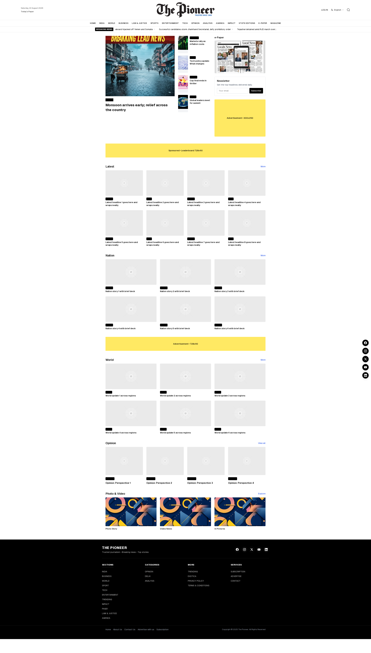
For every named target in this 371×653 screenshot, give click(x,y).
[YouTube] (365, 367)
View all (261, 443)
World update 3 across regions (229, 395)
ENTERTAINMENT (170, 23)
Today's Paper (27, 12)
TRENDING (107, 599)
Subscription (163, 629)
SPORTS (155, 23)
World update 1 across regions (121, 395)
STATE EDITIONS (247, 23)
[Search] (348, 10)
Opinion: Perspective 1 (118, 483)
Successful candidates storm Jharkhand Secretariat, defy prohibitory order (190, 29)
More (263, 166)
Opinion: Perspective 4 (241, 483)
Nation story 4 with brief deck (121, 328)
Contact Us (129, 629)
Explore (261, 493)
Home (108, 629)
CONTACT (235, 581)
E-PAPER (263, 23)
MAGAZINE (276, 23)
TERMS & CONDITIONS (198, 585)
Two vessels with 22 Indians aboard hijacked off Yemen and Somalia (115, 29)
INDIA (102, 23)
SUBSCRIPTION (238, 571)
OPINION (195, 23)
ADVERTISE (236, 576)
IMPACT (231, 23)
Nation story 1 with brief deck (120, 291)
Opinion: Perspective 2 (159, 483)
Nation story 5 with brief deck (175, 328)
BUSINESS (123, 23)
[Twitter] (365, 359)
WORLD (111, 23)
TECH (185, 23)
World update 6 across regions (229, 433)
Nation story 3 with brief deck (229, 291)
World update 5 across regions (175, 433)
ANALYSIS (207, 23)
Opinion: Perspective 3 (200, 483)
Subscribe (256, 91)
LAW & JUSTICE (139, 23)
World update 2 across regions (175, 395)
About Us (117, 629)
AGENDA (220, 23)
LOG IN (324, 10)
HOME (93, 23)
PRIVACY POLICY (196, 581)
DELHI (147, 576)
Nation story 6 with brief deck (229, 328)
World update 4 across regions (121, 433)
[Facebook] (365, 343)
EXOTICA (192, 576)
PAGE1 (105, 609)
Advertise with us (146, 629)
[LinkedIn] (365, 375)
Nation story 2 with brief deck (175, 291)
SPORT (105, 585)
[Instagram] (365, 351)
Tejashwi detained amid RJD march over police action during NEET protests (268, 29)
